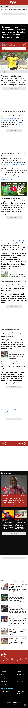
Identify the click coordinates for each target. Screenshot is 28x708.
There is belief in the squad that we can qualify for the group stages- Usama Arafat (21, 525)
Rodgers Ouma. (6, 179)
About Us (4, 681)
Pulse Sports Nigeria (5, 692)
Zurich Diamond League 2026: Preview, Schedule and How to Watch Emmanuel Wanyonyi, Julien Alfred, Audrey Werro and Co (17, 622)
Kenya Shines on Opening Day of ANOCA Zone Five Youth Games (17, 633)
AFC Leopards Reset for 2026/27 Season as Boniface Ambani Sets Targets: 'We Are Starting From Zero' (17, 588)
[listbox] (14, 520)
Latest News (4, 6)
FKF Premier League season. (15, 164)
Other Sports (13, 595)
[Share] (24, 44)
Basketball (19, 671)
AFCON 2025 (19, 122)
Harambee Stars (13, 638)
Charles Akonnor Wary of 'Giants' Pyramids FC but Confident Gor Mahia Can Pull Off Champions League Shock (17, 610)
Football (6, 9)
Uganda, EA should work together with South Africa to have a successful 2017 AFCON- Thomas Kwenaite (13, 501)
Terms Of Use (5, 685)
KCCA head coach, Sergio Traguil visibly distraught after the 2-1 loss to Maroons (7, 525)
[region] (14, 520)
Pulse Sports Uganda (20, 692)
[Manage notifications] (24, 705)
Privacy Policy (20, 681)
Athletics (12, 616)
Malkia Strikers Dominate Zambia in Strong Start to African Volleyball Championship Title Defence (17, 599)
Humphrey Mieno (17, 177)
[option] (8, 520)
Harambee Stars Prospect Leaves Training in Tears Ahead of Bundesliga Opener (17, 642)
